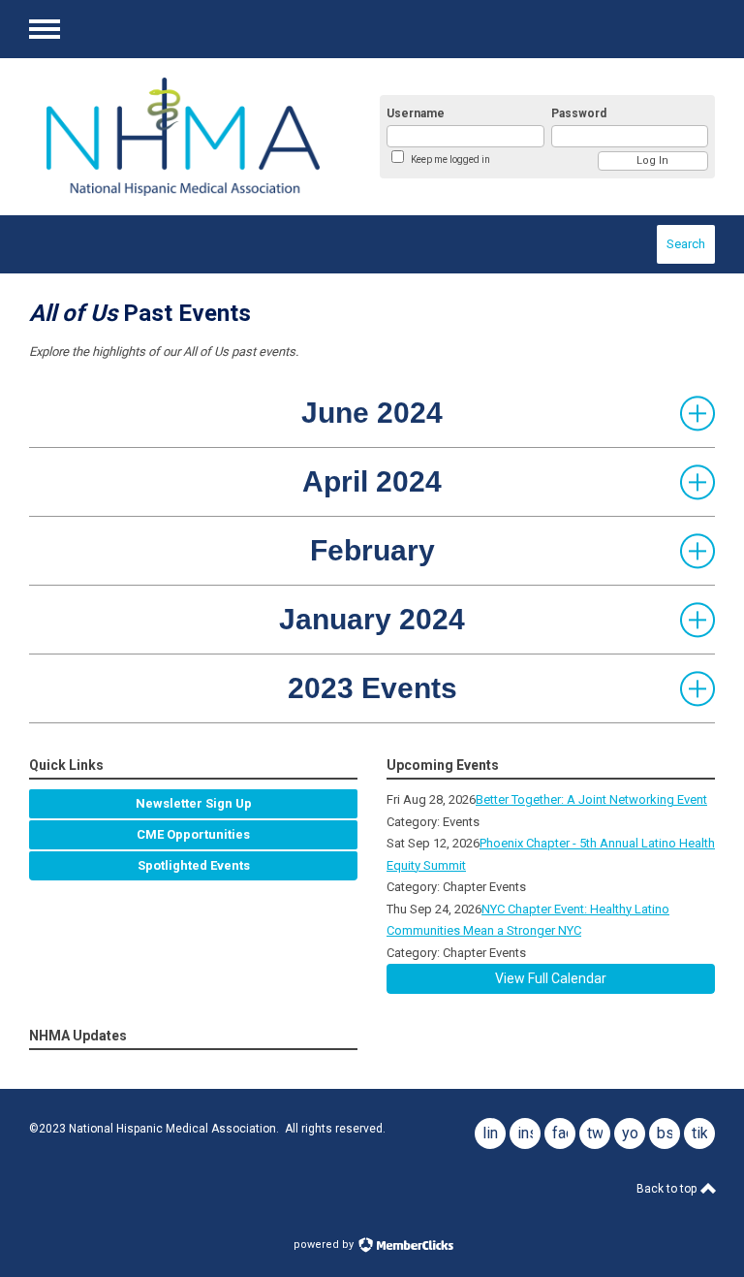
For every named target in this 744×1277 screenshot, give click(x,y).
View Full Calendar (550, 978)
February (372, 550)
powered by (325, 1244)
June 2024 (372, 413)
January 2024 (372, 619)
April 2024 (372, 481)
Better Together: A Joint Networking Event (591, 799)
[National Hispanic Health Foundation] (183, 137)
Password (578, 113)
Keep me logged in (450, 159)
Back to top (667, 1189)
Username (416, 113)
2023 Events (372, 688)
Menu (44, 29)
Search (685, 244)
